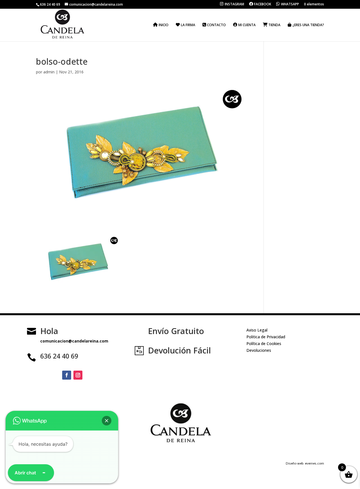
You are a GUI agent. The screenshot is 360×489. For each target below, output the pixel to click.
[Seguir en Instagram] (77, 375)
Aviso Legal (256, 330)
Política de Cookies (263, 343)
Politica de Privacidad (265, 336)
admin (49, 72)
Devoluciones (258, 350)
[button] (106, 420)
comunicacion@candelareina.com (74, 341)
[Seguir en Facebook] (66, 375)
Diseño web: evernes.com (305, 463)
